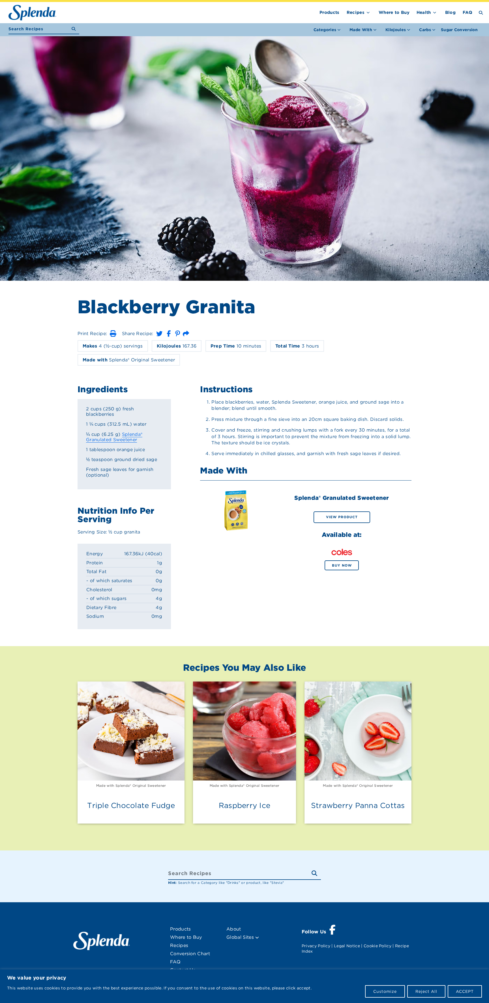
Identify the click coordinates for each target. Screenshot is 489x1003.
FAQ (467, 12)
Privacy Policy (316, 946)
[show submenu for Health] (434, 11)
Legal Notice (347, 946)
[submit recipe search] (75, 29)
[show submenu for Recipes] (368, 11)
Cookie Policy (377, 946)
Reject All (426, 991)
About (233, 929)
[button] (112, 333)
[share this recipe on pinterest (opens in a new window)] (177, 333)
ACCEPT (465, 991)
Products (329, 12)
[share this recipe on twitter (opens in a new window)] (159, 333)
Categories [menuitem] (325, 29)
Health (424, 12)
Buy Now (342, 565)
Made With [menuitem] (360, 29)
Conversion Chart (190, 953)
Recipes (355, 12)
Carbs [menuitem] (425, 29)
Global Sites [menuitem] (240, 937)
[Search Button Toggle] (481, 12)
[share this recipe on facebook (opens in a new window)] (168, 333)
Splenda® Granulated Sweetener (114, 437)
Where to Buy (394, 12)
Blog (450, 12)
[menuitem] (459, 30)
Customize (385, 991)
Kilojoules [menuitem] (395, 29)
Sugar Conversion (459, 29)
